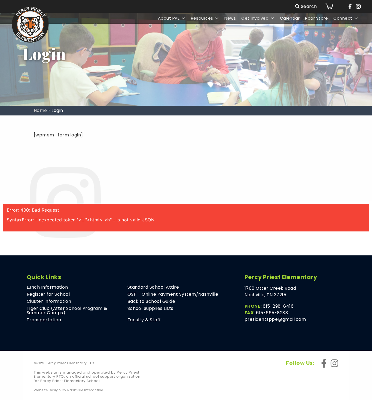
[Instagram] (358, 6)
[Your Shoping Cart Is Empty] (333, 6)
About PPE (168, 18)
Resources (202, 18)
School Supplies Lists (150, 308)
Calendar (290, 18)
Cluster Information (49, 301)
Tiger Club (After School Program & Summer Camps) (67, 310)
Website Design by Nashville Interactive (68, 390)
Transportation (44, 320)
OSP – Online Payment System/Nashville (172, 294)
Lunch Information (47, 287)
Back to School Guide (151, 301)
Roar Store (316, 18)
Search (308, 6)
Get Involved (255, 18)
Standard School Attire (153, 287)
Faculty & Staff (144, 320)
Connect (342, 18)
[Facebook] (350, 6)
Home (40, 110)
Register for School (48, 294)
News (230, 18)
